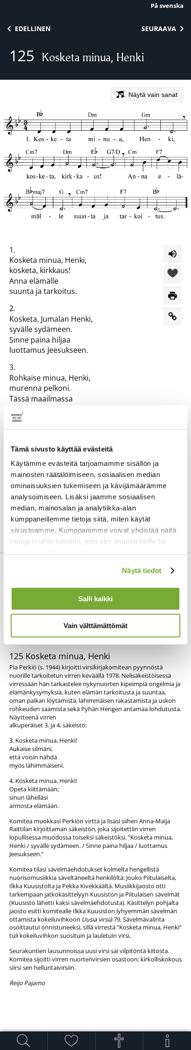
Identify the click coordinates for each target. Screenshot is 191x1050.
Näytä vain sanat (153, 94)
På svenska (167, 5)
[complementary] (95, 808)
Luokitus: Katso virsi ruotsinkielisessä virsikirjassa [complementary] (95, 774)
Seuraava (158, 28)
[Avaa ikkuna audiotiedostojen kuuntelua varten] (172, 254)
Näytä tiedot (141, 570)
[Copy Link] (172, 316)
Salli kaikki (95, 599)
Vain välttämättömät (95, 626)
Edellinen (33, 28)
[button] (172, 274)
